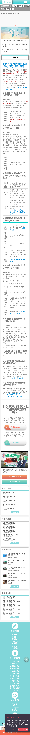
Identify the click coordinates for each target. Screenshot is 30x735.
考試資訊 (15, 57)
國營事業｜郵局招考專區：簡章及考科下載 (15, 7)
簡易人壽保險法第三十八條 (11, 609)
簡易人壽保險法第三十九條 (11, 605)
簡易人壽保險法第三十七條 (11, 613)
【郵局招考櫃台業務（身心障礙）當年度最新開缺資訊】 (18, 212)
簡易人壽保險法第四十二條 (11, 601)
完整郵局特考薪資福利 (16, 378)
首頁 (4, 13)
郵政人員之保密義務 (9, 597)
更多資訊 (13, 729)
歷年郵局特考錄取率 (13, 394)
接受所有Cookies (23, 729)
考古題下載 (16, 482)
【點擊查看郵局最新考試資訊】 (15, 396)
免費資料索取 (15, 477)
